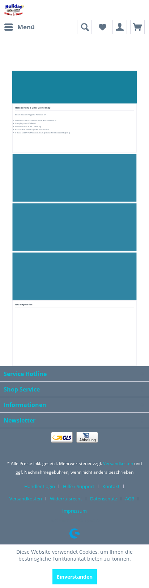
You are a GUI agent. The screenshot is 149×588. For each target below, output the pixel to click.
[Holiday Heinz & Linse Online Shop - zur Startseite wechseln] (14, 10)
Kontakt (111, 486)
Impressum (74, 511)
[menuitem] (19, 27)
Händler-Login (39, 486)
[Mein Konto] (119, 27)
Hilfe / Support (78, 486)
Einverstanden (75, 576)
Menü (26, 27)
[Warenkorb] (137, 27)
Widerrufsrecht (66, 498)
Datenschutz (103, 498)
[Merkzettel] (102, 27)
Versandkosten (118, 463)
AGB (129, 498)
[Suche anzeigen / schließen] (84, 27)
